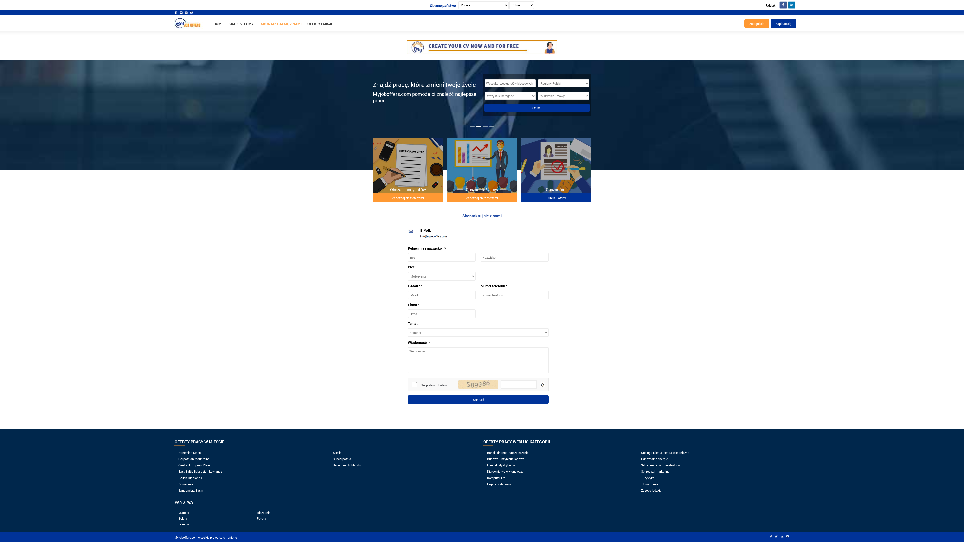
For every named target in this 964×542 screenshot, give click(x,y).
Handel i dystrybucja (501, 465)
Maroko (183, 513)
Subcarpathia (342, 459)
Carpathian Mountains (193, 459)
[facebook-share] (783, 5)
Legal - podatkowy (499, 484)
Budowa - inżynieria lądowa (505, 459)
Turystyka (647, 478)
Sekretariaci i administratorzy (661, 465)
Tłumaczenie (649, 484)
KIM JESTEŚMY (241, 23)
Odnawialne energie (654, 459)
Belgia (182, 518)
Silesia (337, 453)
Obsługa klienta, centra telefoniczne (665, 453)
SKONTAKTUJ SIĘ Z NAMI (281, 23)
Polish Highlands (190, 478)
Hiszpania (264, 513)
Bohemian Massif (190, 453)
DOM (217, 23)
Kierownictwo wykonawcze (505, 471)
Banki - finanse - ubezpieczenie (507, 453)
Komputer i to (496, 478)
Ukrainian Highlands (347, 465)
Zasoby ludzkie (651, 490)
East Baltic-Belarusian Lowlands (200, 471)
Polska (261, 518)
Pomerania (185, 484)
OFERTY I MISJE (320, 23)
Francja (183, 524)
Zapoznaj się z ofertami (408, 198)
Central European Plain (194, 465)
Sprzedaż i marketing (655, 471)
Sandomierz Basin (190, 490)
